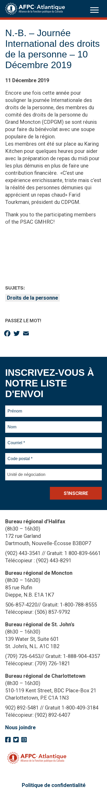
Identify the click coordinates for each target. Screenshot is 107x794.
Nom (12, 423)
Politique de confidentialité (53, 785)
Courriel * (17, 439)
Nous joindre (20, 727)
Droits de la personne (32, 298)
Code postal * (20, 455)
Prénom (15, 408)
